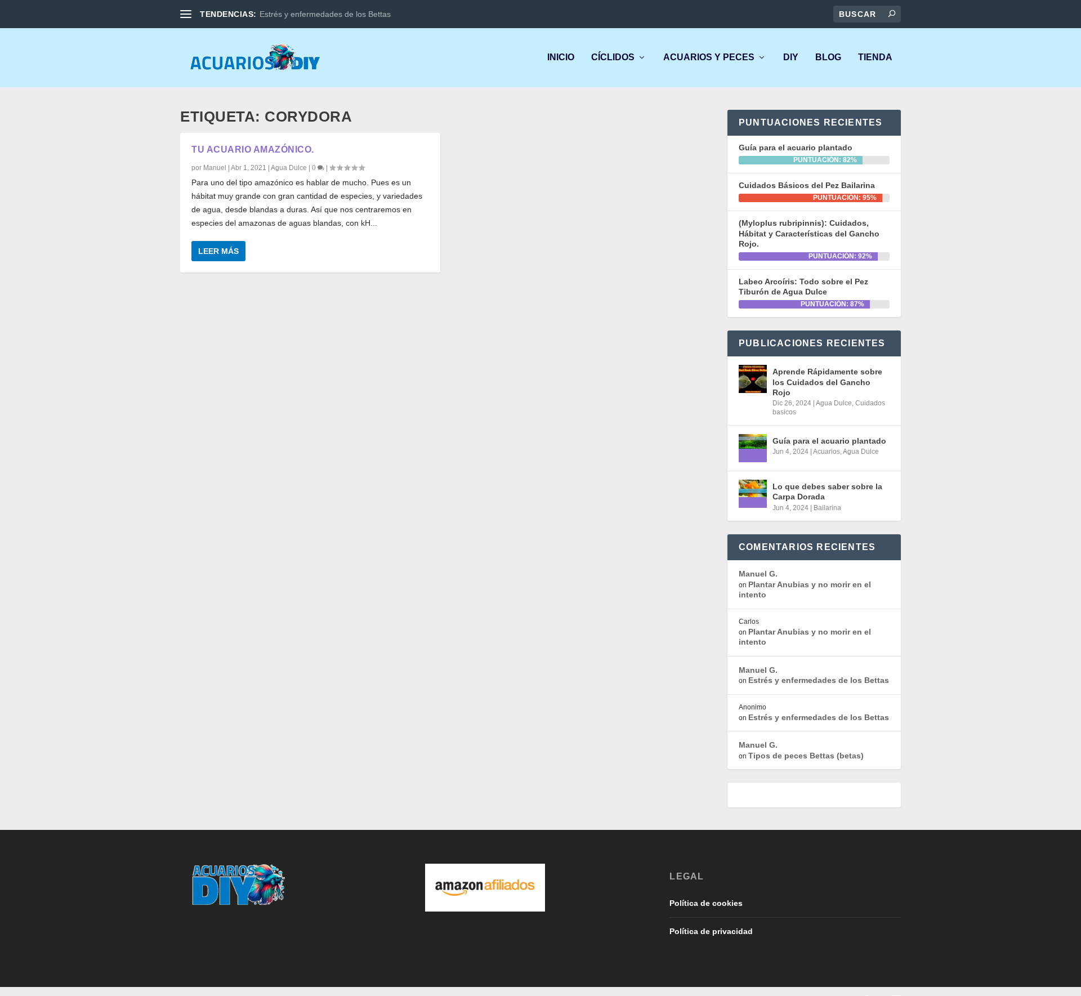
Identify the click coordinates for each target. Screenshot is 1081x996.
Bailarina (827, 508)
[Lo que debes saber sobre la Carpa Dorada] (753, 494)
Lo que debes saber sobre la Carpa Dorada (827, 491)
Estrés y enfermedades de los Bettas (325, 14)
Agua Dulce (289, 168)
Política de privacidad (711, 931)
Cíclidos (613, 57)
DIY (790, 57)
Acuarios (826, 451)
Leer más (218, 251)
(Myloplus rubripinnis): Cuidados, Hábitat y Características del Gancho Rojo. (809, 233)
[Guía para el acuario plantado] (753, 448)
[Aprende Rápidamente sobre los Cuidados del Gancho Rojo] (753, 379)
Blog (828, 57)
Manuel (214, 168)
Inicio (560, 57)
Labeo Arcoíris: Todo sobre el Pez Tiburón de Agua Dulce (803, 286)
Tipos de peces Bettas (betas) (806, 755)
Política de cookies (706, 903)
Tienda (875, 57)
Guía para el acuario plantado (795, 147)
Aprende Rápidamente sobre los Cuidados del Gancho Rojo (827, 381)
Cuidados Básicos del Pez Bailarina (807, 185)
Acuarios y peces (708, 57)
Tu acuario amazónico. (252, 149)
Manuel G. (758, 573)
